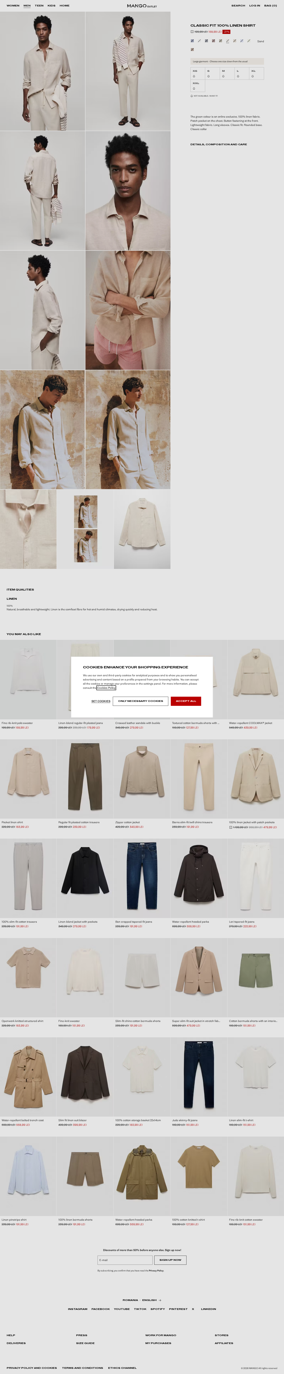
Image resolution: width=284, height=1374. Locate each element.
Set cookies (100, 701)
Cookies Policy (106, 688)
